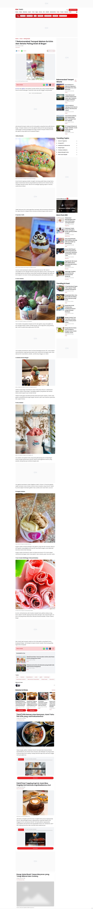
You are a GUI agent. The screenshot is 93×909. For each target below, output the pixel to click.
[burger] (77, 12)
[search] (67, 10)
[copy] (53, 85)
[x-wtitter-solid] (50, 85)
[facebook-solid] (47, 85)
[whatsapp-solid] (44, 85)
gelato (23, 88)
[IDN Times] (19, 9)
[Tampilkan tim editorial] (54, 685)
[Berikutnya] (55, 759)
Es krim (17, 88)
